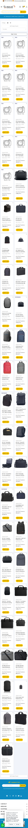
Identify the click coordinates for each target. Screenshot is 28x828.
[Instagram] (16, 796)
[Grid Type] (8, 23)
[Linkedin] (21, 796)
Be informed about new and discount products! (14, 788)
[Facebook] (7, 796)
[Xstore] (9, 7)
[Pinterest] (13, 796)
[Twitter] (10, 796)
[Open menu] (2, 7)
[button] (3, 23)
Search (23, 11)
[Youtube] (18, 796)
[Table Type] (10, 23)
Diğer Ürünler (14, 34)
